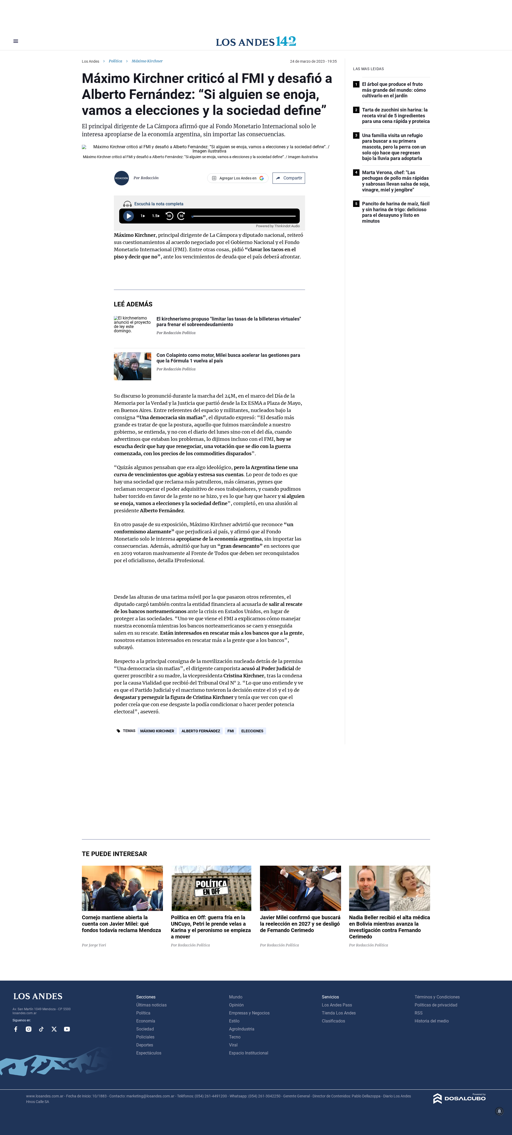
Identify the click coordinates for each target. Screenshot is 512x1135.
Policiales (145, 1037)
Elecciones (252, 731)
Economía (145, 1021)
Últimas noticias (151, 1005)
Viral (233, 1045)
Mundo (235, 997)
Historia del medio (432, 1021)
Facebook (16, 1029)
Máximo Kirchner (157, 731)
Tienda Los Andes (339, 1013)
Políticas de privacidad (436, 1005)
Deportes (144, 1045)
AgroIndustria (241, 1029)
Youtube (67, 1029)
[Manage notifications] (499, 1111)
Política (115, 61)
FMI (230, 731)
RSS (419, 1013)
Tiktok (41, 1029)
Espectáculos (148, 1053)
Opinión (236, 1005)
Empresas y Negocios (249, 1013)
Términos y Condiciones (437, 997)
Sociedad (145, 1029)
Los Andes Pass (337, 1005)
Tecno (235, 1037)
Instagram (28, 1029)
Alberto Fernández (201, 731)
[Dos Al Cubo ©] (459, 1102)
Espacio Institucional (248, 1053)
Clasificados (333, 1021)
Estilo (234, 1021)
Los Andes (90, 61)
